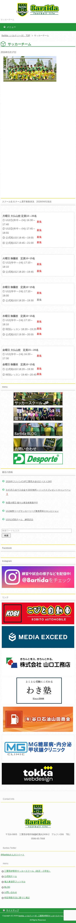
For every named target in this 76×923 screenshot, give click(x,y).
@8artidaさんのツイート (12, 855)
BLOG (7, 887)
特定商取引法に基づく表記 (17, 898)
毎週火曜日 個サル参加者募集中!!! (22, 503)
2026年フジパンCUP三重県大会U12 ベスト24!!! (29, 481)
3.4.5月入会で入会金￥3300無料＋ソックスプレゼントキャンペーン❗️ (38, 492)
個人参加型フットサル (14, 882)
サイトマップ (12, 910)
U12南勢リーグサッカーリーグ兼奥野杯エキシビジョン (32, 511)
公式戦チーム (10, 876)
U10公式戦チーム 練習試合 (19, 519)
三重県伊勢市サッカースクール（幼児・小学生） (27, 871)
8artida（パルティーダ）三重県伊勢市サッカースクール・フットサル (46, 916)
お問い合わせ (10, 892)
